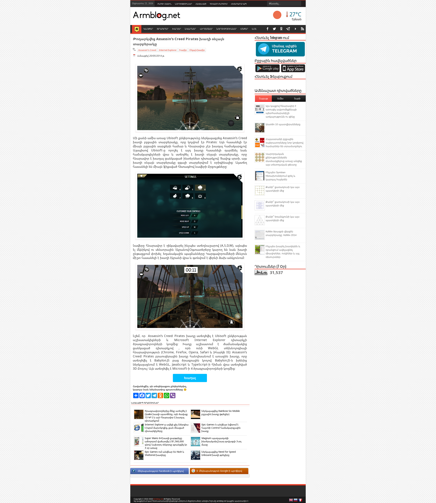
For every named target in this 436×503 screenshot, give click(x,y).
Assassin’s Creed (147, 50)
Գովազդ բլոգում (219, 4)
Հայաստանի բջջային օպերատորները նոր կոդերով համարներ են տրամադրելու (284, 143)
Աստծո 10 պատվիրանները (283, 124)
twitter (274, 29)
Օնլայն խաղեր (197, 50)
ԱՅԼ (254, 28)
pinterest (281, 29)
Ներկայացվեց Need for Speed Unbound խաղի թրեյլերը (218, 453)
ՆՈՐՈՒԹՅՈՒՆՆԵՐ (226, 28)
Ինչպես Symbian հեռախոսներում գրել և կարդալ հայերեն (280, 176)
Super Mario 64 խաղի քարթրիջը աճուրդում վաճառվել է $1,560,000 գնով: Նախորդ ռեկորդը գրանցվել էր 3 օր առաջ (166, 442)
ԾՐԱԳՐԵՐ (162, 28)
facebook (267, 29)
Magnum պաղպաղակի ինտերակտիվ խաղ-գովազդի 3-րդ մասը (221, 441)
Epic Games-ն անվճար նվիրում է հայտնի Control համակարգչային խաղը (220, 428)
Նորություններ (183, 4)
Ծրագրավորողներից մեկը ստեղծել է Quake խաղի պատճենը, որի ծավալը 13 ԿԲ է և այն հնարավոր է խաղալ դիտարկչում (166, 415)
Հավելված (201, 4)
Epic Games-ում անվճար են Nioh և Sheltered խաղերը (164, 453)
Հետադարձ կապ (239, 4)
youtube (295, 29)
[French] (300, 501)
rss (302, 29)
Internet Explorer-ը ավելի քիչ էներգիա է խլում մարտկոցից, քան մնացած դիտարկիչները (167, 428)
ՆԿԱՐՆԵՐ (190, 28)
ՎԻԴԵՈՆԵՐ (206, 28)
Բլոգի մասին (165, 4)
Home (136, 29)
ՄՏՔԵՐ (244, 28)
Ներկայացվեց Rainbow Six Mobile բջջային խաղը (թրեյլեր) (220, 412)
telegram (288, 29)
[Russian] (296, 501)
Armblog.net (158, 499)
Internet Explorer (168, 50)
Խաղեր (183, 50)
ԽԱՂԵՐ (176, 28)
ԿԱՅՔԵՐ (148, 28)
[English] (291, 501)
